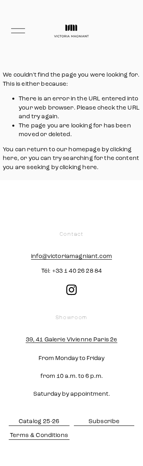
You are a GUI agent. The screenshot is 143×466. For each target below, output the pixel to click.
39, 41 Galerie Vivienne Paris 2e (72, 339)
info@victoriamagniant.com (71, 256)
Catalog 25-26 (39, 421)
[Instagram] (71, 289)
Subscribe (104, 421)
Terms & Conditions (39, 435)
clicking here (78, 167)
